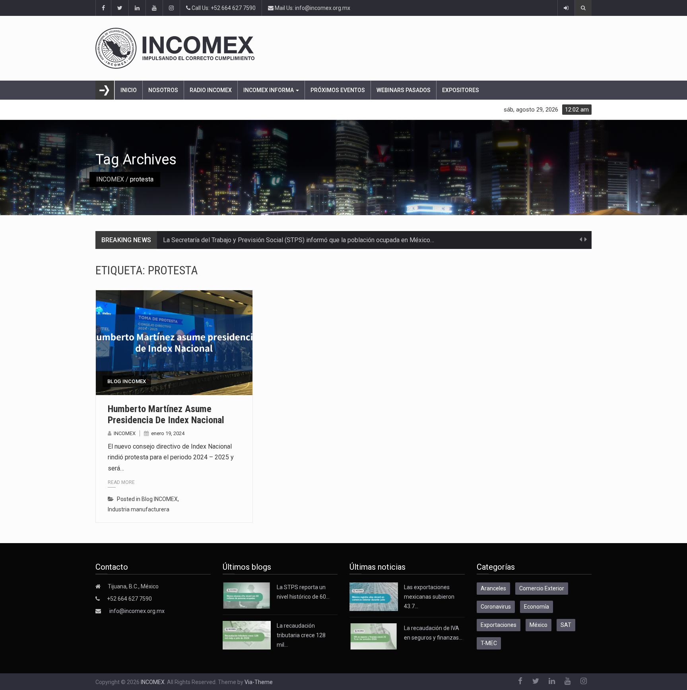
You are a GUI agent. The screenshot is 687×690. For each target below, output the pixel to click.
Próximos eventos (338, 90)
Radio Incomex (211, 90)
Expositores (460, 90)
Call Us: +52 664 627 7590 (223, 8)
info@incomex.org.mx (137, 611)
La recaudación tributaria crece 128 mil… (301, 635)
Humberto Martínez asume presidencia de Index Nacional (166, 414)
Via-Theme (259, 682)
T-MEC (489, 643)
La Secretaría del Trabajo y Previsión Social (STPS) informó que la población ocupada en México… (298, 240)
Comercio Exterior (541, 588)
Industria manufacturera (138, 509)
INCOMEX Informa (269, 90)
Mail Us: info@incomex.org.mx (312, 8)
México (538, 625)
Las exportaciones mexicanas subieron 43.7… (429, 596)
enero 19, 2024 (167, 433)
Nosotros (163, 90)
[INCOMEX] (343, 48)
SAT (566, 625)
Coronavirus (496, 606)
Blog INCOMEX (126, 381)
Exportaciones (498, 625)
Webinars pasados (403, 90)
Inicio (128, 90)
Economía (536, 606)
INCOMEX (110, 179)
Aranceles (493, 588)
